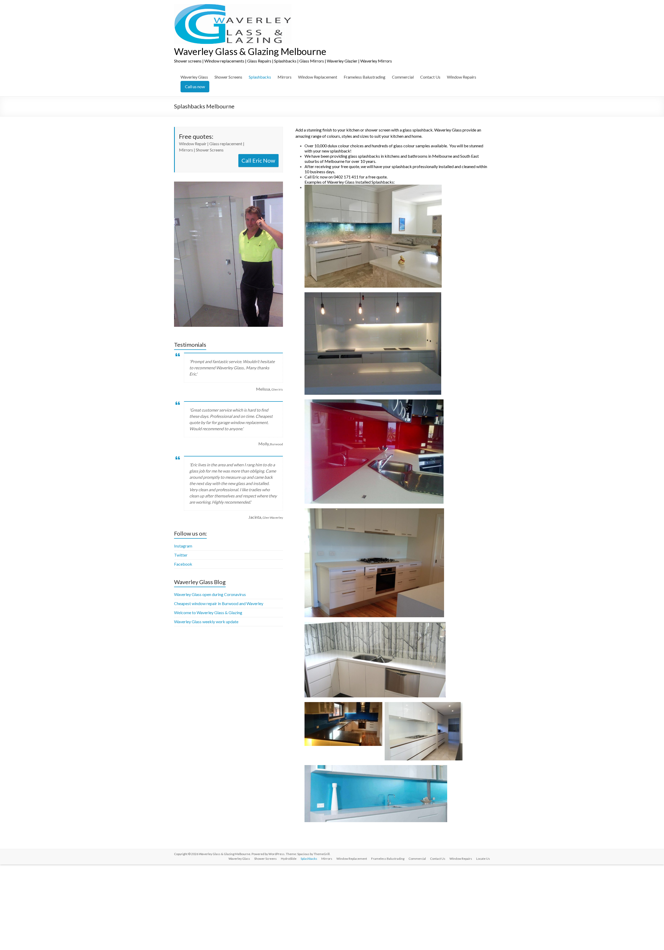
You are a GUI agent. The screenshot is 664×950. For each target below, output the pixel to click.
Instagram (183, 545)
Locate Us (483, 859)
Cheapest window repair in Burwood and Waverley (218, 603)
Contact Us (430, 76)
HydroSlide (288, 859)
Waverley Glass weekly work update (206, 621)
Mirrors (285, 76)
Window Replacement (317, 76)
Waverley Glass (194, 76)
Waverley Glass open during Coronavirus (210, 594)
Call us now (195, 86)
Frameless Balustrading (364, 76)
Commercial (403, 76)
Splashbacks (260, 76)
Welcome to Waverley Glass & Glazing (208, 612)
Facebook (183, 563)
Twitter (181, 554)
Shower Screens (228, 76)
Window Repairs (461, 76)
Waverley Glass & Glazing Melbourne (250, 51)
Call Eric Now (258, 160)
